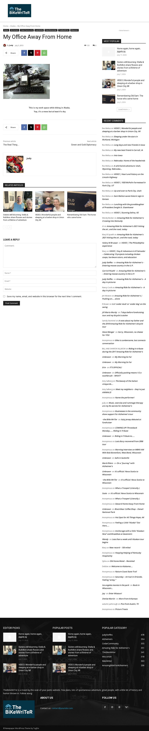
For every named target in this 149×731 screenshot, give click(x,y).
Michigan (7, 210)
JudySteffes (39, 30)
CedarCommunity (27, 30)
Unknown (106, 357)
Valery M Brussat (110, 242)
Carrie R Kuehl (108, 270)
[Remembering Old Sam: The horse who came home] (81, 201)
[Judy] (5, 45)
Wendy (105, 539)
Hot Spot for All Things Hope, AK (129, 517)
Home (5, 26)
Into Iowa (118, 155)
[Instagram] (112, 707)
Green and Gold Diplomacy (83, 144)
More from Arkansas (128, 598)
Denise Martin (108, 598)
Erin (104, 367)
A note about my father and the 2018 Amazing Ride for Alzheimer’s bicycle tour (122, 323)
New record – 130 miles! (120, 547)
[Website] (119, 707)
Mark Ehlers (107, 463)
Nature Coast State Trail (126, 571)
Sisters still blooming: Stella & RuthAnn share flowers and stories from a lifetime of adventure (17, 217)
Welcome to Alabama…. (122, 566)
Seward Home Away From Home (129, 503)
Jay (103, 593)
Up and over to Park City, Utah (127, 190)
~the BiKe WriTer (109, 419)
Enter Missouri (115, 593)
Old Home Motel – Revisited (122, 561)
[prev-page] (5, 227)
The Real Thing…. (11, 144)
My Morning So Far (123, 357)
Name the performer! (124, 397)
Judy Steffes (107, 262)
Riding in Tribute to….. (125, 436)
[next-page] (9, 227)
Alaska (13, 26)
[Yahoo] (126, 707)
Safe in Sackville (122, 458)
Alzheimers (14, 30)
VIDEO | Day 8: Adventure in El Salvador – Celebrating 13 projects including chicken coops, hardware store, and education (123, 254)
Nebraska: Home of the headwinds (129, 160)
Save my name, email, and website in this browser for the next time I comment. (44, 296)
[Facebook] (24, 53)
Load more (123, 109)
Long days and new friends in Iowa (129, 145)
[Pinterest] (37, 53)
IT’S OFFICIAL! (116, 367)
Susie (104, 493)
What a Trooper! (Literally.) (127, 488)
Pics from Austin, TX (130, 604)
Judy (11, 45)
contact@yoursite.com (62, 708)
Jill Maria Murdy (109, 312)
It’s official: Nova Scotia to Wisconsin (127, 493)
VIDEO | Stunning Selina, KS (126, 212)
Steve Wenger (108, 332)
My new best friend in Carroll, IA (128, 150)
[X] (31, 53)
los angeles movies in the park (115, 585)
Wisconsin (74, 30)
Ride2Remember (51, 30)
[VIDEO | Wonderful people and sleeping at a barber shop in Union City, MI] (49, 201)
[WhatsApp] (44, 53)
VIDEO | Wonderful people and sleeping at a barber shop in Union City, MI (49, 217)
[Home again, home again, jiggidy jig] (108, 51)
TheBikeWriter (64, 30)
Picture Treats (121, 609)
